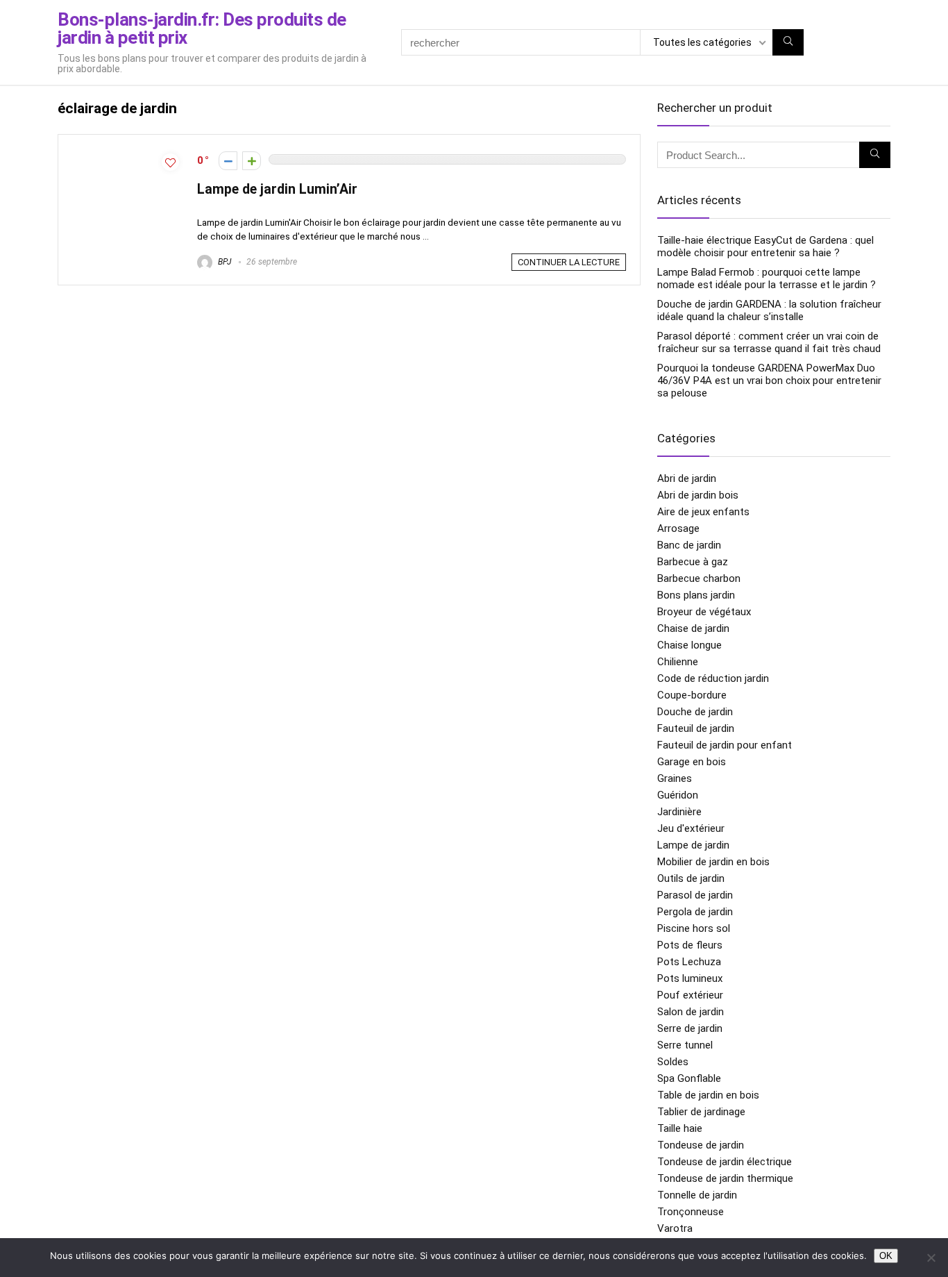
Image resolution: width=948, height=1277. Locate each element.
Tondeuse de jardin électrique (724, 1161)
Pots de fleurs (689, 945)
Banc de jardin (689, 545)
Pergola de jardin (695, 911)
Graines (674, 778)
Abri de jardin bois (697, 495)
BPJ (223, 262)
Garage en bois (691, 762)
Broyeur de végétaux (704, 612)
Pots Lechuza (689, 961)
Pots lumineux (689, 978)
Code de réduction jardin (713, 678)
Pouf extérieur (690, 995)
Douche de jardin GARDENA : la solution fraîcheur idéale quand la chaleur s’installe (769, 310)
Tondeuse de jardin (700, 1145)
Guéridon (677, 795)
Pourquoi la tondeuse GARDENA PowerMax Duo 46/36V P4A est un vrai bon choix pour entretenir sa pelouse (769, 380)
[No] (931, 1258)
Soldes (672, 1061)
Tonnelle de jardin (697, 1195)
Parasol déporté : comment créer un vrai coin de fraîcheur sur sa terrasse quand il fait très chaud (769, 342)
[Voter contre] (228, 160)
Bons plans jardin (696, 595)
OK (885, 1256)
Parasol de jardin (695, 895)
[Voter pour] (251, 160)
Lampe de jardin (693, 845)
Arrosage (678, 528)
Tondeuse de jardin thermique (725, 1178)
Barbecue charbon (698, 578)
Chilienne (677, 662)
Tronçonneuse (690, 1211)
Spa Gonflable (689, 1078)
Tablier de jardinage (701, 1111)
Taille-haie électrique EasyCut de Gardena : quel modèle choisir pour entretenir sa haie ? (765, 246)
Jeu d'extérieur (691, 828)
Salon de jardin (690, 1011)
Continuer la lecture (569, 262)
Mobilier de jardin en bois (713, 861)
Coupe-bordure (692, 695)
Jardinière (679, 812)
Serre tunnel (685, 1045)
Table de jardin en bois (708, 1095)
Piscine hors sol (693, 928)
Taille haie (679, 1128)
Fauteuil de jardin (695, 728)
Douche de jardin (695, 712)
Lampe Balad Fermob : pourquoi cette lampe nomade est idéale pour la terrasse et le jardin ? (766, 278)
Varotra (675, 1228)
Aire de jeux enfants (703, 512)
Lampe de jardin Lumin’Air (277, 189)
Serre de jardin (689, 1028)
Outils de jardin (691, 878)
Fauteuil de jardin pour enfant (724, 745)
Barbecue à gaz (692, 562)
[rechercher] (788, 42)
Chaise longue (689, 645)
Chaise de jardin (693, 628)
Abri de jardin (686, 478)
